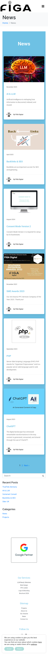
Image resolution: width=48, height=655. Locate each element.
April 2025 (10, 154)
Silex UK (5, 501)
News (4, 513)
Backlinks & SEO (15, 161)
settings (34, 644)
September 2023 (12, 349)
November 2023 (12, 284)
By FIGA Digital (18, 114)
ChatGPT (11, 426)
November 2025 (12, 87)
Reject (19, 649)
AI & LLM (11, 94)
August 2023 (11, 419)
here (40, 642)
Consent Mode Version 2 (19, 226)
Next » (26, 465)
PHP (9, 356)
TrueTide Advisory (9, 487)
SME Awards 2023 (15, 291)
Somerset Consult (9, 494)
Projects (5, 517)
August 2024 (11, 219)
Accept (9, 649)
